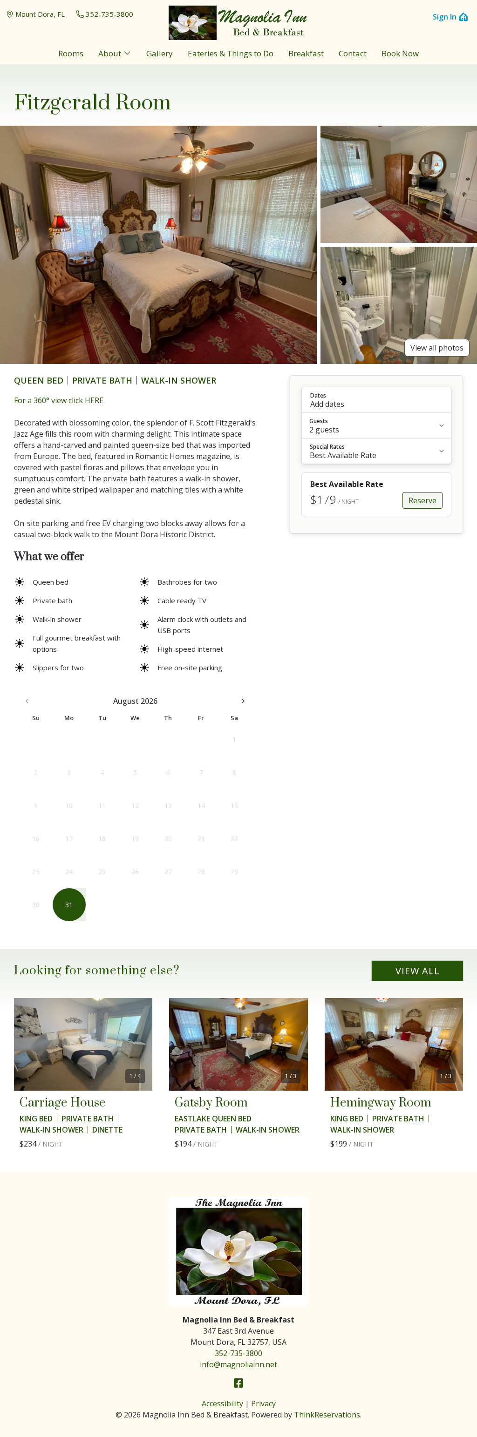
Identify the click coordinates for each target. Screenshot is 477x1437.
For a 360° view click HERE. (59, 400)
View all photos (436, 348)
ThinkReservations (327, 1415)
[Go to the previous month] (27, 701)
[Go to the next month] (243, 701)
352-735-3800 (109, 14)
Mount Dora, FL (40, 14)
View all (417, 971)
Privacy (263, 1403)
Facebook (238, 1383)
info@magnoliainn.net (238, 1364)
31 (69, 904)
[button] (376, 399)
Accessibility (222, 1403)
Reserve (422, 500)
